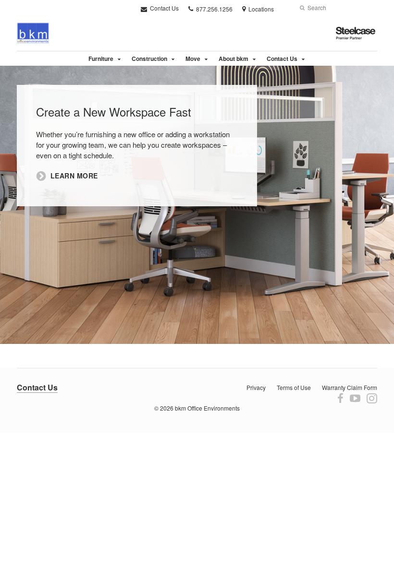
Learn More (74, 175)
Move (192, 58)
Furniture (100, 58)
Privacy (256, 387)
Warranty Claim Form (349, 387)
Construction (149, 58)
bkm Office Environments (207, 408)
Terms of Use (294, 387)
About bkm (233, 58)
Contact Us (163, 8)
